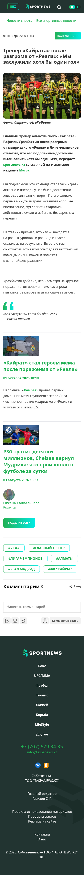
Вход (77, 586)
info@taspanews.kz (42, 752)
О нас (42, 839)
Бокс (42, 666)
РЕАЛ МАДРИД (22, 569)
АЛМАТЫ (65, 558)
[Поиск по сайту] (59, 7)
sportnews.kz (14, 164)
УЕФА (15, 548)
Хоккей (42, 705)
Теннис (42, 695)
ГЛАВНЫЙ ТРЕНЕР (50, 548)
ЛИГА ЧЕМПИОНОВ (26, 558)
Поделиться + (68, 36)
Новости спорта (19, 20)
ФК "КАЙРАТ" (61, 569)
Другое (42, 734)
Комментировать (65, 621)
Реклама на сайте (42, 821)
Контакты (42, 834)
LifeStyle (42, 724)
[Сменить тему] (75, 7)
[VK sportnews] (38, 765)
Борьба (42, 714)
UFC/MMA (42, 675)
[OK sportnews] (46, 765)
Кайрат (30, 390)
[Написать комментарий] (42, 607)
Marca (24, 170)
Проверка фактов (42, 816)
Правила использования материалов (42, 811)
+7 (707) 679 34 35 (42, 746)
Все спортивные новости (56, 20)
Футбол (42, 685)
